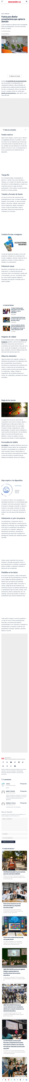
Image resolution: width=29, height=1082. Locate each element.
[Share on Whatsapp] (11, 1079)
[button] (2, 1)
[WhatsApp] (11, 766)
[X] (7, 762)
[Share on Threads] (20, 1079)
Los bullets (4, 445)
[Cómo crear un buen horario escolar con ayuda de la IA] (14, 926)
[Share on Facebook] (2, 1079)
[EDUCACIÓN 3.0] (14, 1)
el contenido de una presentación (16, 81)
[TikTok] (22, 762)
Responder (24, 783)
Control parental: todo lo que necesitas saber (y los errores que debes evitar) (18, 319)
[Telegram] (7, 766)
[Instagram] (15, 762)
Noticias (7, 13)
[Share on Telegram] (17, 1079)
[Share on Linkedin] (14, 1079)
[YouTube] (11, 762)
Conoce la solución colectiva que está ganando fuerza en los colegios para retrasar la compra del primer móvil (18, 327)
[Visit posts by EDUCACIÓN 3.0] (2, 758)
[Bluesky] (15, 766)
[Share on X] (5, 1079)
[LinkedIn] (3, 766)
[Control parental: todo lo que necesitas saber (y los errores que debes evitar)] (6, 319)
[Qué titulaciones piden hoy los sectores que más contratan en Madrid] (14, 860)
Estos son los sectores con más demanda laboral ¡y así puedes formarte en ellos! (12, 905)
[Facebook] (3, 762)
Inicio (2, 13)
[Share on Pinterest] (8, 1079)
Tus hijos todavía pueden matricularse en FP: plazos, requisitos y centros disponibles (17, 310)
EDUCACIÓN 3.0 (6, 33)
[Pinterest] (19, 762)
